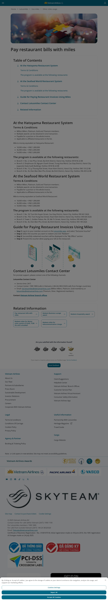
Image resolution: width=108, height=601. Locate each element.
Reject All (54, 592)
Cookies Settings (54, 587)
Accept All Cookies (54, 597)
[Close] (105, 580)
